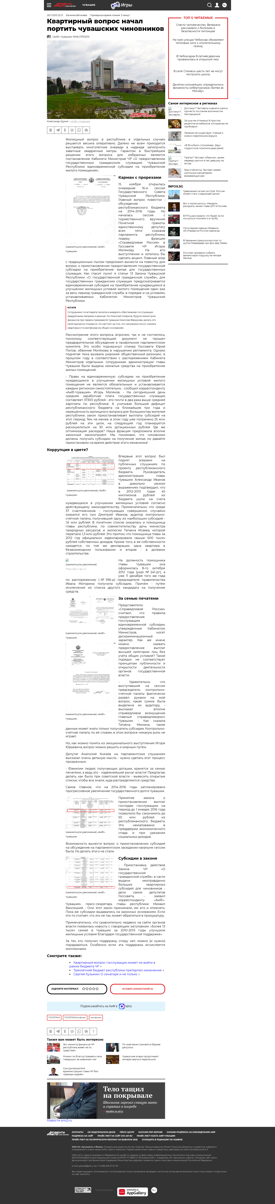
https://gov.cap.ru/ (76, 569)
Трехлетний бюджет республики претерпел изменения (118, 970)
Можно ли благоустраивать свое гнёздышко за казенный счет (82, 1058)
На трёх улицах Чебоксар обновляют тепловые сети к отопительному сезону (198, 43)
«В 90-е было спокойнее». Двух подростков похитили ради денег (204, 147)
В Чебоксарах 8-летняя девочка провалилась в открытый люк (198, 58)
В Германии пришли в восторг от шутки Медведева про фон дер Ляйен (205, 241)
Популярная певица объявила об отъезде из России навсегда (201, 229)
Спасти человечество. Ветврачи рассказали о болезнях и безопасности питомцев (198, 28)
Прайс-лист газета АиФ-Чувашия (156, 1136)
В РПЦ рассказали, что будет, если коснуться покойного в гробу (203, 217)
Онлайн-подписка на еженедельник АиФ (191, 1132)
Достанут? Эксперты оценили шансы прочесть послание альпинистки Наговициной (206, 111)
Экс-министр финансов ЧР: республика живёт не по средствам (79, 1047)
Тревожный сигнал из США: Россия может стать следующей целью (204, 192)
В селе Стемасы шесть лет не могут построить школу (198, 73)
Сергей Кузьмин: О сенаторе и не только (105, 974)
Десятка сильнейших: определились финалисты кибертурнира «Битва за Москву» (198, 88)
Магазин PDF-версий (150, 1132)
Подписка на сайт (82, 1136)
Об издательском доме (101, 1132)
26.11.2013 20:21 (55, 15)
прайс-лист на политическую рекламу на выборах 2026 (105, 1139)
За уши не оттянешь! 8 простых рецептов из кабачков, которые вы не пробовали (206, 123)
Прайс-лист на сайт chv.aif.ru (114, 1136)
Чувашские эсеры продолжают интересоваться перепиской (140, 1058)
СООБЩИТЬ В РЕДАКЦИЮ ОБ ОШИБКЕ (162, 1139)
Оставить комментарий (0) (137, 989)
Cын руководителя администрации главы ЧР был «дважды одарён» (80, 1071)
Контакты (77, 1132)
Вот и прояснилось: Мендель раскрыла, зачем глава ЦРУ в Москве (205, 204)
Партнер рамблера (104, 1190)
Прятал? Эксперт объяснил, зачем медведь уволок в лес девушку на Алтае (204, 160)
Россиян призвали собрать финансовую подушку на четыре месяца (202, 255)
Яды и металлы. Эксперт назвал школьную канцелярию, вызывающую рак (202, 172)
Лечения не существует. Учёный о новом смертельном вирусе (203, 134)
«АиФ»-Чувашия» (80, 121)
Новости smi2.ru (59, 1120)
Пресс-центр (127, 1132)
